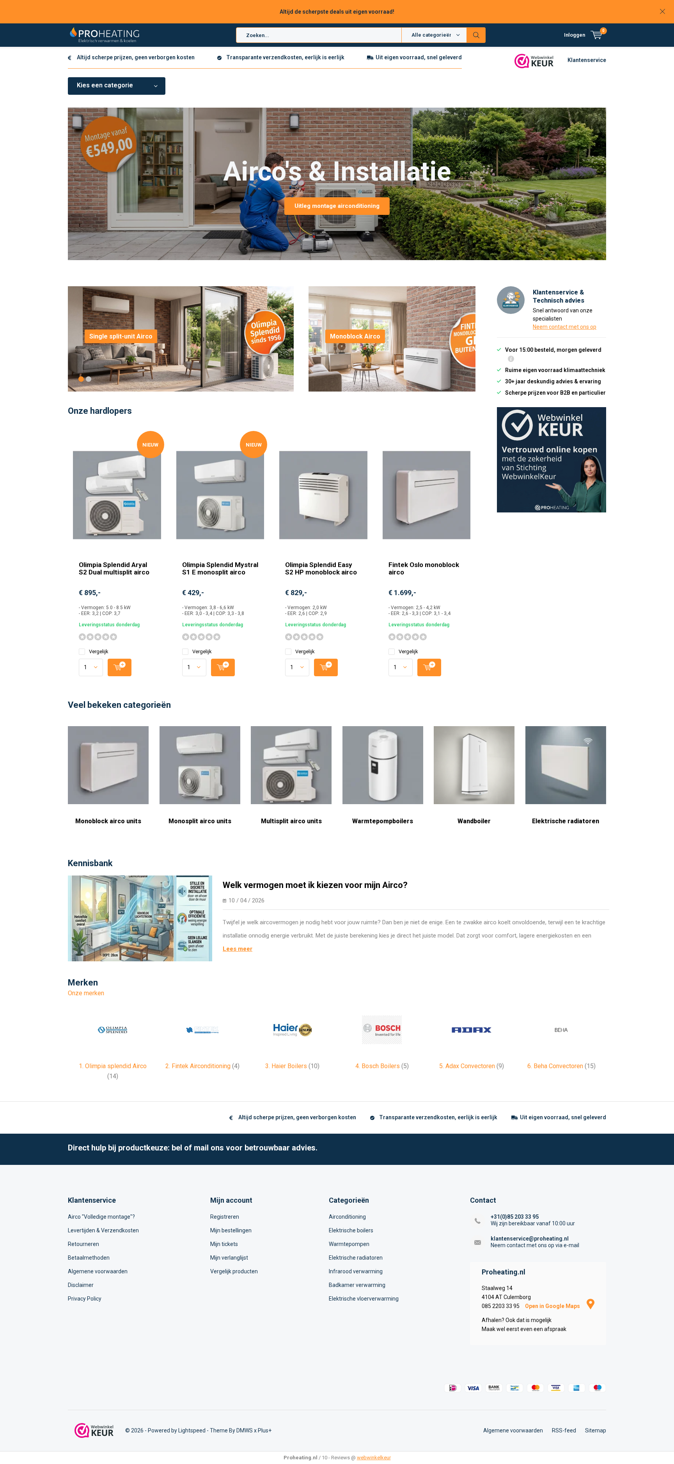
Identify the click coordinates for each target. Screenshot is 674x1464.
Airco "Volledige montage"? (101, 1217)
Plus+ (264, 1430)
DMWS (244, 1430)
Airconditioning (347, 1217)
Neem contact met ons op (564, 327)
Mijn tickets (224, 1244)
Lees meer (237, 948)
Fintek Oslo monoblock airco (423, 568)
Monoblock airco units (108, 821)
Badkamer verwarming (357, 1285)
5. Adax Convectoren (471, 1066)
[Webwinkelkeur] (533, 60)
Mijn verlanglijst (229, 1258)
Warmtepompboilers (382, 821)
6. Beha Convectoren (561, 1066)
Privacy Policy (84, 1299)
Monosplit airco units (199, 821)
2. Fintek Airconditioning (202, 1066)
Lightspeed (192, 1430)
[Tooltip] (511, 359)
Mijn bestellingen (231, 1230)
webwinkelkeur (374, 1457)
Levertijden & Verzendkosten (103, 1230)
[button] (81, 379)
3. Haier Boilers (292, 1066)
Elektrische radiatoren (565, 821)
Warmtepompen (349, 1244)
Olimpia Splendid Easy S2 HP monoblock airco (321, 568)
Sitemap (595, 1430)
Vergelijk (98, 651)
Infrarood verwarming (356, 1271)
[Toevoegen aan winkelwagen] (119, 667)
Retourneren (83, 1244)
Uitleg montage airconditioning (337, 205)
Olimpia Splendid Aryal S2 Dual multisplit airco (114, 568)
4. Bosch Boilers (382, 1066)
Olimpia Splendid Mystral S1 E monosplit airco (220, 568)
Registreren (224, 1217)
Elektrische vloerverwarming (364, 1299)
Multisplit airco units (291, 821)
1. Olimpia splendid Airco (113, 1071)
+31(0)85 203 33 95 (515, 1217)
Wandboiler (474, 821)
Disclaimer (81, 1285)
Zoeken (476, 35)
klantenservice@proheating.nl (530, 1238)
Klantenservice (587, 60)
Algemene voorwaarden (98, 1271)
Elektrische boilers (351, 1230)
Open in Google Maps (553, 1306)
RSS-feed (564, 1430)
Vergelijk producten (234, 1271)
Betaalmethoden (89, 1258)
